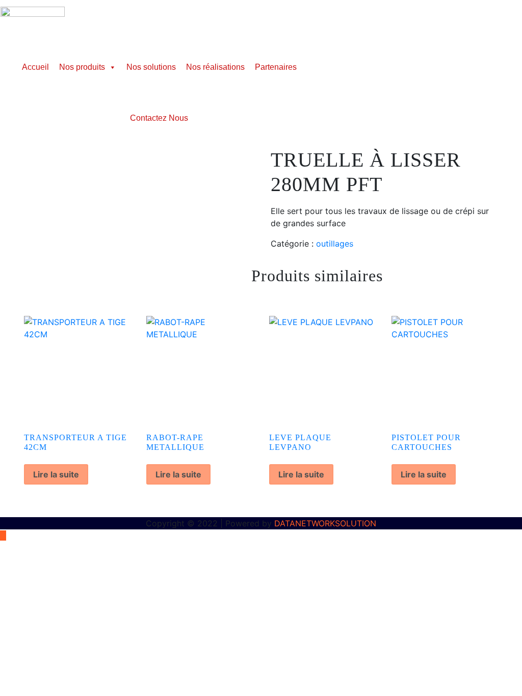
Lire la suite (56, 474)
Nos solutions (151, 67)
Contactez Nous (159, 118)
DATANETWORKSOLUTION (325, 523)
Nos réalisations (215, 67)
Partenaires (276, 67)
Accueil (35, 67)
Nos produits (82, 67)
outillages (334, 243)
